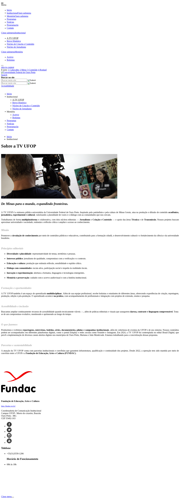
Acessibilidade (7, 86)
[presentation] (2, 3)
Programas (11, 19)
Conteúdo (32, 70)
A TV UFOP (12, 38)
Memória (17, 16)
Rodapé (42, 70)
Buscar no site (7, 77)
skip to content (7, 67)
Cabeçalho (13, 70)
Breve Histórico (14, 41)
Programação (12, 25)
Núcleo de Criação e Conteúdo (20, 44)
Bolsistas (11, 60)
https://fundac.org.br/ (8, 406)
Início (9, 10)
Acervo (10, 57)
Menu (23, 70)
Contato (10, 28)
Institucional (19, 13)
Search (4, 75)
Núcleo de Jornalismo (16, 47)
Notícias (10, 22)
